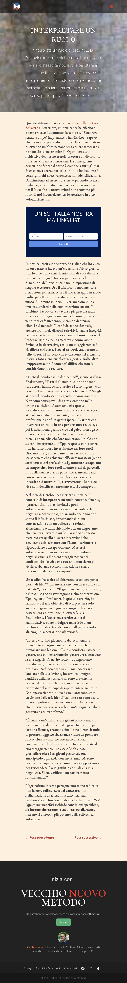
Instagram (90, 968)
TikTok (98, 968)
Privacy (27, 968)
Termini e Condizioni (48, 968)
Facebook (83, 968)
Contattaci (70, 968)
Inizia (63, 922)
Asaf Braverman (35, 947)
